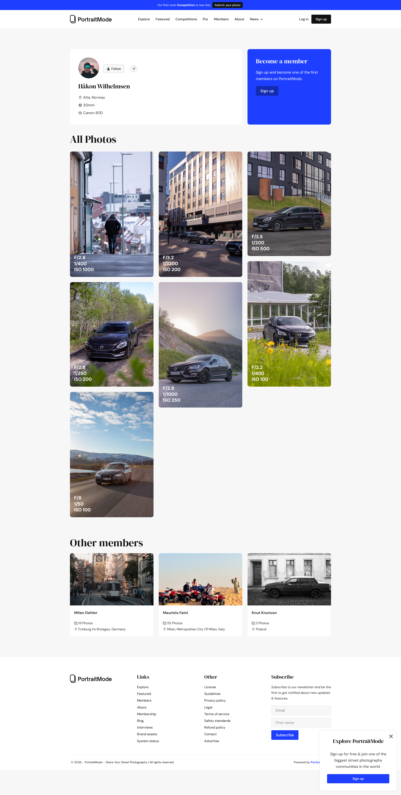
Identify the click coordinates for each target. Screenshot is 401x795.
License (210, 687)
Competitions (186, 19)
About (239, 19)
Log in (303, 19)
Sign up (321, 19)
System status (148, 741)
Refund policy (214, 727)
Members (221, 19)
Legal (208, 707)
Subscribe (285, 735)
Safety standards (217, 721)
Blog (140, 721)
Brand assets (147, 734)
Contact (210, 734)
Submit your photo (227, 5)
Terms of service (216, 714)
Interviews (145, 727)
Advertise (211, 741)
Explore (144, 19)
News (254, 19)
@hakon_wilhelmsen (134, 156)
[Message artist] (133, 68)
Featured (163, 19)
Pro (205, 19)
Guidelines (212, 694)
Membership (146, 714)
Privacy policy (215, 700)
